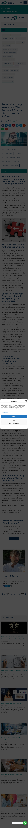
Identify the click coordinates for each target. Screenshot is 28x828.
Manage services (5, 412)
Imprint (20, 426)
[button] (26, 401)
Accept (14, 416)
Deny (14, 420)
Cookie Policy (8, 426)
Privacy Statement (15, 426)
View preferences (14, 423)
